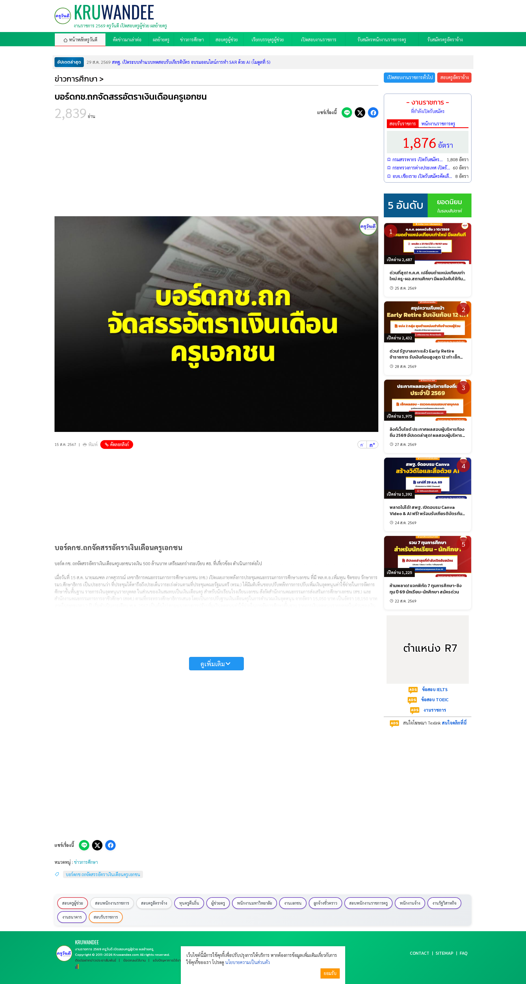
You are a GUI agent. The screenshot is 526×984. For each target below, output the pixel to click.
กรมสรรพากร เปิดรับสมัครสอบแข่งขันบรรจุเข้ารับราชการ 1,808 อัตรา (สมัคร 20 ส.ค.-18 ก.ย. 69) (418, 159)
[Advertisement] (216, 169)
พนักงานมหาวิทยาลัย (254, 903)
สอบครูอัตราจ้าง (455, 77)
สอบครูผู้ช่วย (72, 903)
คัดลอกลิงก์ (119, 444)
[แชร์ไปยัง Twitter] (360, 112)
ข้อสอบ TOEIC (434, 699)
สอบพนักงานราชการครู (368, 903)
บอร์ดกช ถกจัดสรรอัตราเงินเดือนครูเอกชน (103, 874)
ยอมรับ (330, 973)
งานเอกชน (293, 903)
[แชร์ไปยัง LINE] (347, 112)
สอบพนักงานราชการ (112, 903)
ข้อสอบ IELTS (435, 689)
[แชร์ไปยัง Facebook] (373, 112)
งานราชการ (435, 710)
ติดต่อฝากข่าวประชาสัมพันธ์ (95, 960)
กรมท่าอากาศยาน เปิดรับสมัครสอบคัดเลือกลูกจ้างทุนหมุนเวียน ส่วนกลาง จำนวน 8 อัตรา (177, 62)
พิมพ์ (93, 444)
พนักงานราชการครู (438, 123)
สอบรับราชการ (403, 123)
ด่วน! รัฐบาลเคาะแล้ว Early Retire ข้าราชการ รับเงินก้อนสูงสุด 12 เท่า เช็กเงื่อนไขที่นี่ (425, 357)
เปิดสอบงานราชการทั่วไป (410, 77)
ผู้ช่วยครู (218, 903)
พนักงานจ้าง (410, 903)
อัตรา (427, 142)
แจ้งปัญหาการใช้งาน (168, 960)
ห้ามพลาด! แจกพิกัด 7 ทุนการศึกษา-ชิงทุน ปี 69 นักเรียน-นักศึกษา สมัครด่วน (426, 588)
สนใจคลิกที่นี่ (454, 723)
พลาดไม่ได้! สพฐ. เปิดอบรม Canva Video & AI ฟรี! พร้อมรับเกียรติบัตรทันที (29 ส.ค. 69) (427, 513)
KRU (87, 942)
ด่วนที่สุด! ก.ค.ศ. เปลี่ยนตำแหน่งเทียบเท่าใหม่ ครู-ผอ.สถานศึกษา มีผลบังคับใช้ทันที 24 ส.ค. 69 (427, 278)
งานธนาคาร (72, 916)
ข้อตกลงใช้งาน (134, 960)
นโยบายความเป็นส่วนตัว (247, 962)
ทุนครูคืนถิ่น (189, 903)
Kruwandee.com (126, 954)
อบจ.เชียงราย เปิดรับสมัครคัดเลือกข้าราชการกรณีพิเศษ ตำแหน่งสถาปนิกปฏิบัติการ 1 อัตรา (423, 176)
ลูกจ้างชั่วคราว (325, 903)
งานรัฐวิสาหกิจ (444, 903)
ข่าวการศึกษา (86, 862)
